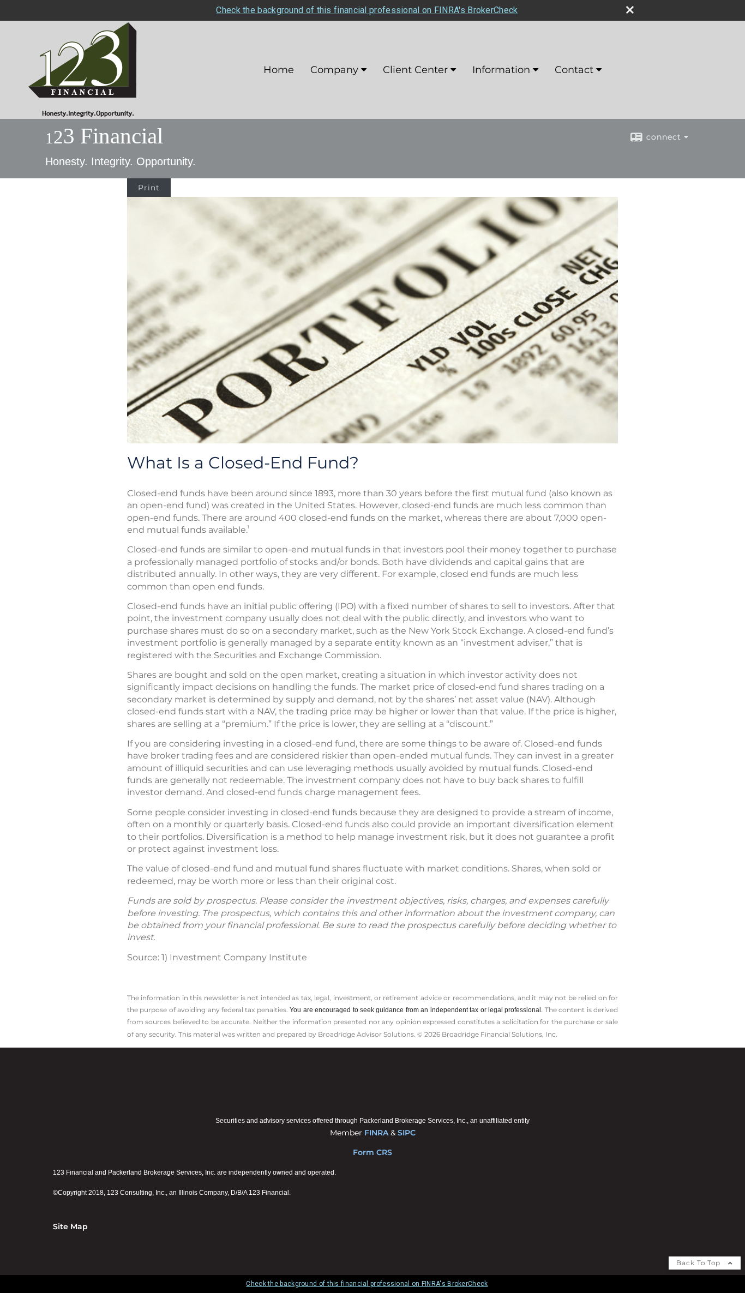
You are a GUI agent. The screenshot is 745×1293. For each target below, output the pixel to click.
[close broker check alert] (630, 9)
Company (334, 70)
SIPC (407, 1133)
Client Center (415, 70)
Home (278, 70)
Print (149, 188)
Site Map (70, 1226)
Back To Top (699, 1263)
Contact (574, 70)
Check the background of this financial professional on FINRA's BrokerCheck (367, 10)
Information (501, 70)
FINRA (376, 1133)
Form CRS (372, 1152)
